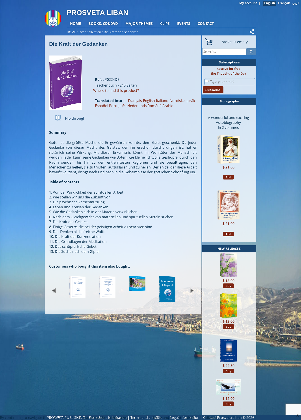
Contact (206, 23)
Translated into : (109, 100)
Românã (155, 105)
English (149, 100)
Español (101, 105)
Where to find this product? (116, 90)
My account (248, 3)
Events (183, 23)
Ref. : (99, 79)
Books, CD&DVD (103, 23)
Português (117, 105)
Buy (228, 286)
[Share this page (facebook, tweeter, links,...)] (252, 31)
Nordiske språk (182, 100)
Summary (57, 132)
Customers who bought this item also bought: (89, 266)
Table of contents (64, 181)
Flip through (75, 118)
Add (228, 177)
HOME (75, 23)
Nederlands (137, 105)
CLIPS (165, 23)
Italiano (162, 100)
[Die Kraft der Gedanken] (65, 111)
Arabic (167, 105)
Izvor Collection (90, 32)
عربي (295, 3)
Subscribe (213, 90)
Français (284, 3)
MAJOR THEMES (139, 23)
